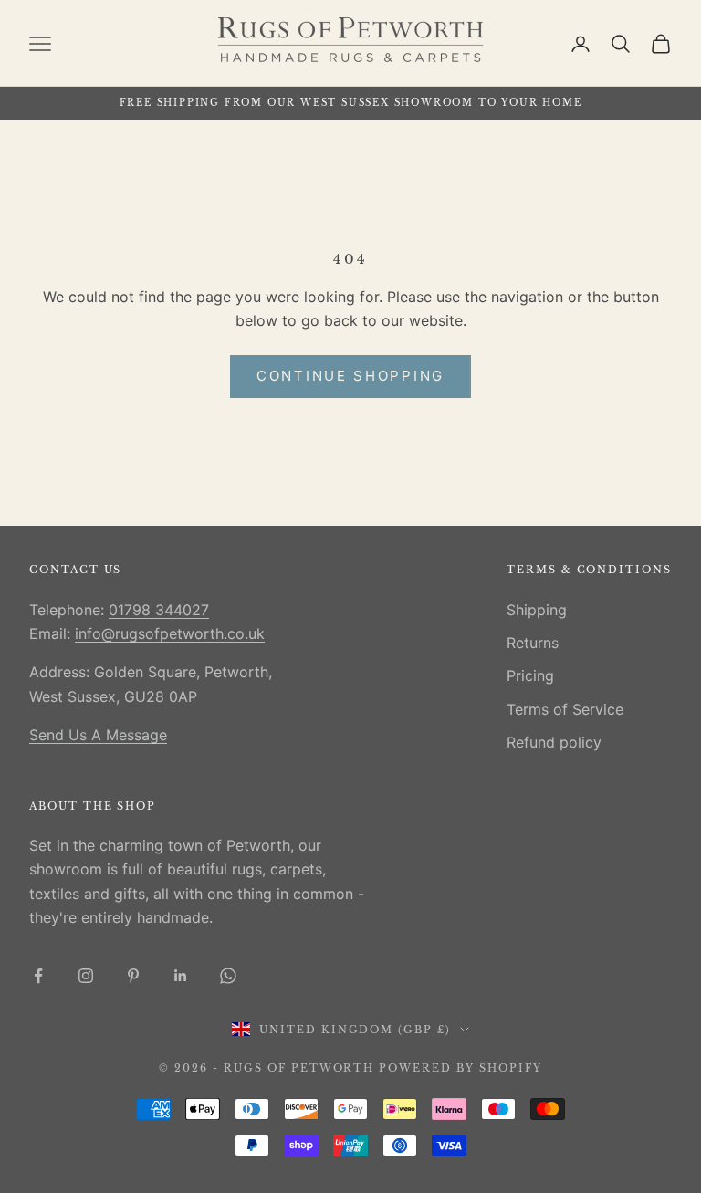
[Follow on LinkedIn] (181, 976)
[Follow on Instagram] (86, 976)
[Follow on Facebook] (38, 976)
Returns (533, 642)
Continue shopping (350, 375)
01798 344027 (159, 610)
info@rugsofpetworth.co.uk (170, 633)
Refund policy (554, 742)
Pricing (530, 675)
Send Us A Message (98, 735)
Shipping (537, 610)
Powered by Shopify (460, 1068)
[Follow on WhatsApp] (228, 976)
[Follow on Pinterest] (133, 976)
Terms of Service (565, 709)
